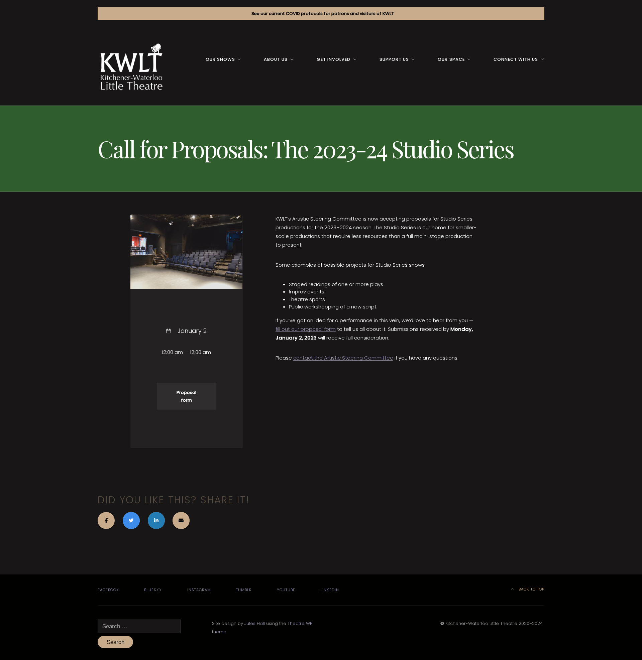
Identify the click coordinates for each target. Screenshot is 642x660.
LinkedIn (329, 589)
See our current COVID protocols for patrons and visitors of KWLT (322, 13)
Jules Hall (254, 623)
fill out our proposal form (306, 329)
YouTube (286, 589)
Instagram (199, 589)
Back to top (530, 589)
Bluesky (153, 589)
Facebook (108, 589)
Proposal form (186, 396)
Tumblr (244, 589)
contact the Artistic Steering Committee (343, 357)
